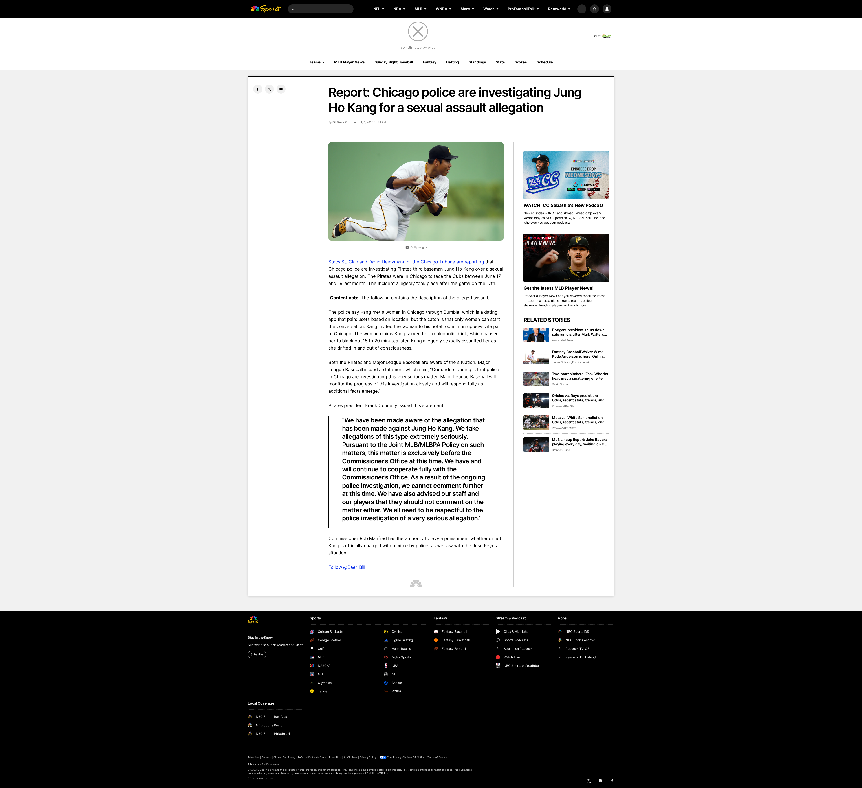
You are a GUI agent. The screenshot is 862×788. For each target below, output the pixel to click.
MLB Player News (349, 62)
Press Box (335, 757)
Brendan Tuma (561, 450)
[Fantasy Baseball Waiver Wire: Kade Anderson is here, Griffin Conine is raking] (536, 357)
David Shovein (561, 384)
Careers (266, 757)
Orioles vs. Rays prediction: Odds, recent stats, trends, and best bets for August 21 (578, 397)
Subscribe (257, 654)
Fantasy (429, 62)
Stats (500, 62)
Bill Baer (337, 122)
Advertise (253, 757)
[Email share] (281, 89)
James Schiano (561, 362)
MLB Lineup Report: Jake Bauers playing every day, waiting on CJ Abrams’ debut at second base (579, 441)
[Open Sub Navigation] (383, 9)
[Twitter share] (269, 89)
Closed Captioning (284, 757)
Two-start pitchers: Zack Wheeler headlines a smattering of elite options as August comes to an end (580, 376)
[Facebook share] (257, 89)
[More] (581, 8)
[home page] (266, 9)
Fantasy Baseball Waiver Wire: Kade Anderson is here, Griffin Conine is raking (577, 354)
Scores (521, 62)
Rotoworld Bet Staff (564, 406)
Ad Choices (350, 757)
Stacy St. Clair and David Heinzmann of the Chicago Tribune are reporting (406, 262)
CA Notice (419, 757)
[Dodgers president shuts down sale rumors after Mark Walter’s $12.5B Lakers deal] (536, 335)
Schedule (545, 62)
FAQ (300, 757)
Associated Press (562, 340)
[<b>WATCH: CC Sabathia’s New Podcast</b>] (566, 175)
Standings (477, 62)
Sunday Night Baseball (394, 62)
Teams (315, 62)
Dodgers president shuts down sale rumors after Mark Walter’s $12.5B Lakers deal (578, 332)
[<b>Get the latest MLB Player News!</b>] (566, 258)
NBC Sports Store (316, 757)
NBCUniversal (272, 764)
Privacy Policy (368, 757)
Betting (452, 62)
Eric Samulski (580, 362)
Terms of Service (437, 757)
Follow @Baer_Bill (346, 567)
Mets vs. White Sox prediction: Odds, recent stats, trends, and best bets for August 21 (578, 419)
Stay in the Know (260, 637)
